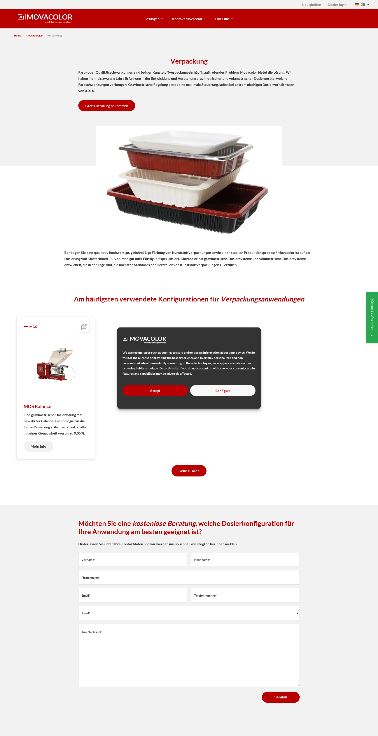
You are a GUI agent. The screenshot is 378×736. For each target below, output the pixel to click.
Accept (155, 391)
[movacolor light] (45, 19)
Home (17, 35)
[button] (362, 4)
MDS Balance (37, 406)
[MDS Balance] (55, 365)
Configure (222, 391)
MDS (33, 326)
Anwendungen (34, 35)
